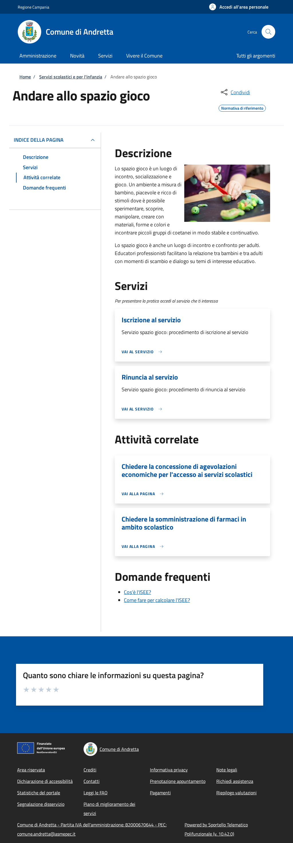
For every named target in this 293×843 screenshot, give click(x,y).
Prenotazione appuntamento (177, 781)
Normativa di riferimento (242, 107)
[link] (143, 352)
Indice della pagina (39, 140)
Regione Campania (33, 7)
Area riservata (31, 769)
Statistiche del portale (38, 792)
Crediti (90, 769)
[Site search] (268, 32)
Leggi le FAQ (96, 792)
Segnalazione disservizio (40, 804)
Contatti (92, 781)
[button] (238, 7)
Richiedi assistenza (234, 781)
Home (25, 76)
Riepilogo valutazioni (236, 792)
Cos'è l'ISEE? (137, 592)
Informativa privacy (169, 769)
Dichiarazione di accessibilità (45, 781)
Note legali (226, 769)
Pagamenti (160, 792)
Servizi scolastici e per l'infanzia (70, 76)
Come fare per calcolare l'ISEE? (157, 600)
